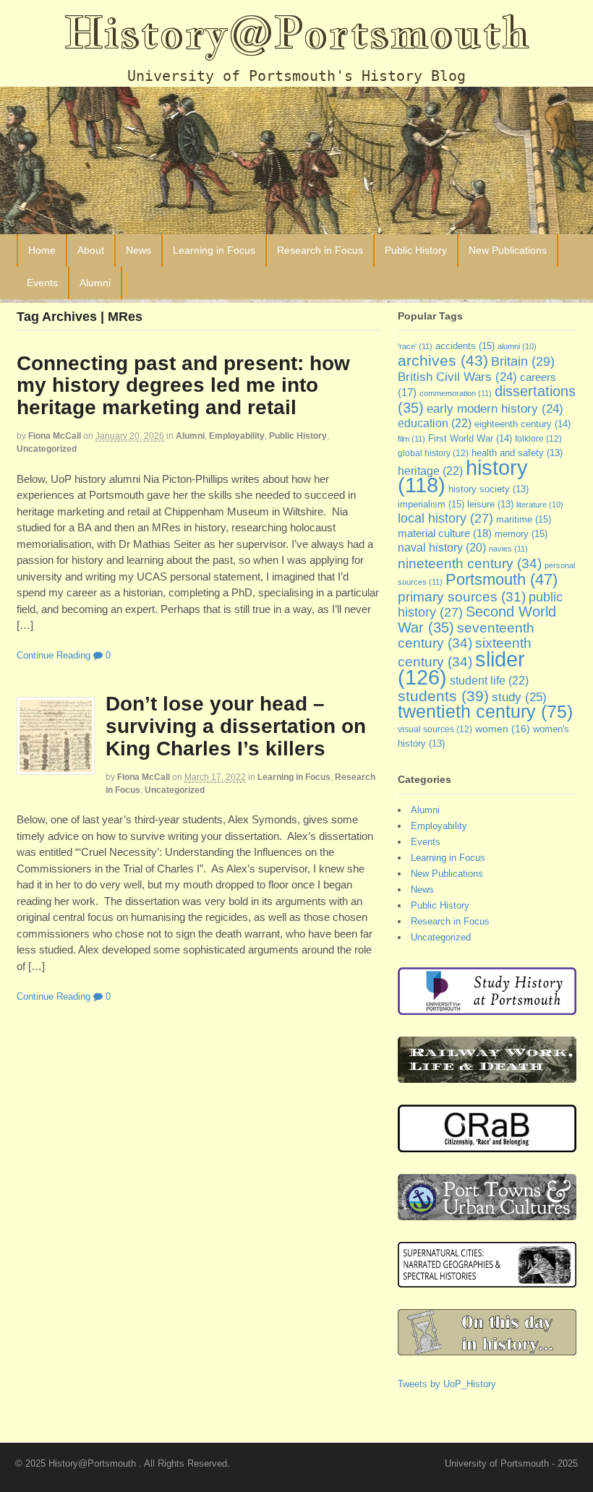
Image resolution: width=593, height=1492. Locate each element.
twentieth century (485, 711)
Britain (523, 361)
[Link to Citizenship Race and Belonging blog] (487, 1144)
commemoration (455, 393)
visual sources (435, 729)
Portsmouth (501, 579)
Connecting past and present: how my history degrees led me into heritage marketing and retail (183, 385)
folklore (538, 439)
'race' (415, 346)
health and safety (517, 453)
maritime (523, 519)
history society (488, 489)
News (138, 250)
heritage (430, 470)
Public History (416, 250)
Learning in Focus (214, 250)
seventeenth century (466, 635)
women (502, 728)
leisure (490, 505)
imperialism (431, 504)
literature (539, 504)
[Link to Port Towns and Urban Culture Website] (487, 1212)
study (519, 697)
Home (42, 250)
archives (443, 360)
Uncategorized (47, 449)
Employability (237, 436)
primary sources (462, 596)
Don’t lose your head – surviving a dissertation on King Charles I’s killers (236, 726)
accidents (465, 345)
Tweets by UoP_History (447, 1384)
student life (489, 680)
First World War (470, 438)
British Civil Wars (457, 377)
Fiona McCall (54, 436)
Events (42, 282)
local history (445, 518)
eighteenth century (522, 424)
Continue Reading (53, 655)
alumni (517, 346)
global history (433, 453)
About (90, 250)
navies (508, 548)
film (411, 438)
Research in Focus (320, 250)
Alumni (95, 282)
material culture (445, 533)
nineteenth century (470, 563)
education (435, 422)
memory (521, 533)
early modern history (495, 409)
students (443, 695)
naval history (442, 547)
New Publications (508, 250)
